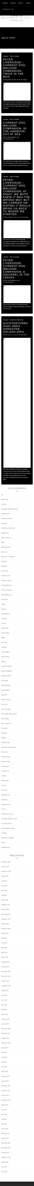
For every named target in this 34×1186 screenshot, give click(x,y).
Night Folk (4, 695)
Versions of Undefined (7, 837)
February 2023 (5, 1019)
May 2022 (4, 1062)
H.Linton (3, 623)
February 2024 (5, 962)
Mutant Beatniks (6, 685)
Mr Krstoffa (4, 680)
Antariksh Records (6, 518)
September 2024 (6, 928)
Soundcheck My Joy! (7, 814)
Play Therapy (5, 718)
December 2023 (5, 971)
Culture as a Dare (6, 580)
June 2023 (4, 1000)
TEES (28, 3)
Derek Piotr (4, 599)
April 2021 (4, 1124)
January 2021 (5, 1138)
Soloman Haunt (5, 804)
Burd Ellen (4, 566)
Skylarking (4, 799)
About (13, 3)
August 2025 (4, 876)
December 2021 (5, 1086)
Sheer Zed (4, 790)
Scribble (3, 776)
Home (5, 3)
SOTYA (3, 809)
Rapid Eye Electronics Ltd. (8, 747)
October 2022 (5, 1038)
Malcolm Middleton (6, 671)
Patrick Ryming (5, 699)
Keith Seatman (5, 656)
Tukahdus (4, 833)
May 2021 (4, 1119)
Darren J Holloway (6, 590)
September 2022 (6, 1043)
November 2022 (5, 1033)
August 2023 (4, 990)
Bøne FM (4, 561)
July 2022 (4, 1052)
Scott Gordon (5, 766)
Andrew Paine (5, 513)
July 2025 (4, 881)
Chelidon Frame (5, 575)
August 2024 (4, 933)
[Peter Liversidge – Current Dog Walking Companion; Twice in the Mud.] (17, 91)
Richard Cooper (5, 756)
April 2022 (4, 1066)
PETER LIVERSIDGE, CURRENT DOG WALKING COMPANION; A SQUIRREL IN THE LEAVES (16, 269)
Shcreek (3, 785)
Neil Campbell (5, 690)
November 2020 (5, 1147)
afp (2, 494)
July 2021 (4, 1109)
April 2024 (4, 952)
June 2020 (4, 1171)
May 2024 (4, 947)
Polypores (4, 733)
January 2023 (5, 1024)
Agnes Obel (4, 499)
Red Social (4, 752)
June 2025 (4, 885)
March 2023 (4, 1014)
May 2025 (4, 890)
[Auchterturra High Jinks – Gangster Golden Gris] (17, 402)
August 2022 (4, 1047)
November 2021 (5, 1090)
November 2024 (5, 919)
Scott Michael (5, 771)
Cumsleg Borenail (6, 585)
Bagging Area (5, 533)
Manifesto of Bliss (6, 675)
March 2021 (4, 1128)
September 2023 (6, 985)
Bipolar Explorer (5, 547)
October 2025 (5, 866)
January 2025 (5, 909)
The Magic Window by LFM (9, 818)
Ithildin (3, 637)
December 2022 (5, 1028)
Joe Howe (4, 642)
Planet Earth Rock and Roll (9, 714)
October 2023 (5, 981)
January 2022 (5, 1081)
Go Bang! (4, 618)
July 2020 (4, 1167)
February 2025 (5, 904)
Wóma (3, 842)
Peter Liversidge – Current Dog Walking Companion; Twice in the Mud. (14, 68)
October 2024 (5, 924)
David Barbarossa (6, 594)
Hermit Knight (5, 633)
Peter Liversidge (14, 56)
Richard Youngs (5, 761)
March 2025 (4, 900)
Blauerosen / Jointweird (8, 556)
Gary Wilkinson (5, 614)
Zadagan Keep (5, 847)
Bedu (2, 542)
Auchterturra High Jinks (16, 320)
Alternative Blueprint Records (9, 509)
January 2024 (5, 966)
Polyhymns (4, 728)
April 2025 (4, 895)
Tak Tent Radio (23, 79)
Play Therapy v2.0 (6, 723)
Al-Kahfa (3, 504)
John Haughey (5, 652)
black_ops (4, 552)
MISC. (21, 3)
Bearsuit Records (6, 537)
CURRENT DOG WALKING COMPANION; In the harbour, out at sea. (14, 128)
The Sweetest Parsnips (8, 828)
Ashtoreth (4, 523)
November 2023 (5, 976)
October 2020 (5, 1152)
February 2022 (5, 1076)
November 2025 (5, 862)
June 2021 (4, 1114)
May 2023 (4, 1005)
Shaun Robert (5, 780)
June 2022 (4, 1057)
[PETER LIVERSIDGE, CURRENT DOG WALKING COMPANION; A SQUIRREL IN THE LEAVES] (17, 294)
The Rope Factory (6, 823)
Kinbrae (3, 661)
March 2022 (4, 1071)
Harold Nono (4, 628)
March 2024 (4, 957)
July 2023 (4, 995)
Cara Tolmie (4, 571)
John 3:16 (4, 647)
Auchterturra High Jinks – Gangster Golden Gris (15, 327)
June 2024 (4, 943)
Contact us (8, 9)
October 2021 (5, 1095)
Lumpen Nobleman (6, 666)
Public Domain (5, 742)
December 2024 (5, 914)
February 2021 (5, 1133)
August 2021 (4, 1105)
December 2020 (5, 1143)
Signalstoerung (5, 795)
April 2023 (4, 1009)
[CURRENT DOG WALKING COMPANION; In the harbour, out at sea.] (17, 151)
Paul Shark (4, 704)
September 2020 (6, 1157)
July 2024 (4, 938)
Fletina (3, 604)
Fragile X (3, 609)
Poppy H (3, 737)
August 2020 (4, 1162)
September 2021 (6, 1100)
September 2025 (6, 871)
